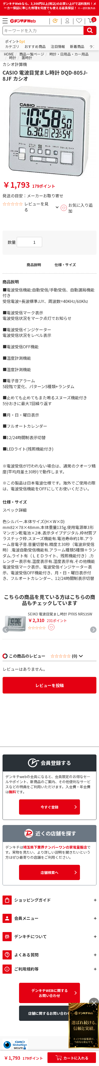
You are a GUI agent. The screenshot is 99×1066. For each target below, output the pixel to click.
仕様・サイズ (65, 264)
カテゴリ (12, 46)
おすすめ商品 (35, 46)
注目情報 (58, 46)
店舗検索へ (49, 872)
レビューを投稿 (49, 685)
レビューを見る (36, 206)
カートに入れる (75, 1057)
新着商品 (77, 46)
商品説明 (34, 264)
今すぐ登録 (49, 807)
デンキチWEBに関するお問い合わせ (49, 993)
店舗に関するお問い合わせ (49, 1013)
